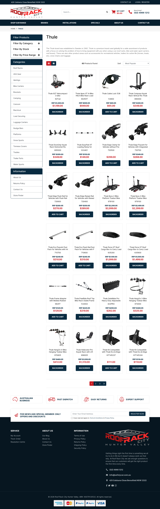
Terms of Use (79, 436)
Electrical (17, 110)
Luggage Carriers (20, 122)
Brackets (17, 92)
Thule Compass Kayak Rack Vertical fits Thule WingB (138, 95)
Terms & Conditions (96, 418)
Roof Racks (18, 68)
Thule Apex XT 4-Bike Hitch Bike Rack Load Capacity (84, 95)
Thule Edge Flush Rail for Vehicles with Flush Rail (58, 197)
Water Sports (18, 164)
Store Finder (18, 195)
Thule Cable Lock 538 (111, 93)
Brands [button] (44, 23)
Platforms (17, 134)
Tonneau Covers (20, 146)
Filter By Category (23, 43)
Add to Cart (111, 112)
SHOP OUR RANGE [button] (18, 23)
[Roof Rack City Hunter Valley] (26, 12)
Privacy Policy (109, 418)
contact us (125, 2)
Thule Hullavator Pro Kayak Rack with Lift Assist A (84, 352)
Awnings (16, 80)
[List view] (53, 63)
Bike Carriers (18, 86)
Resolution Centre (18, 442)
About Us (118, 23)
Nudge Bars (18, 128)
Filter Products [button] (21, 37)
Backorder (57, 112)
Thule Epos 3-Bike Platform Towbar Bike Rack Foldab (138, 198)
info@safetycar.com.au (120, 475)
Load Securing (19, 116)
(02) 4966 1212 (141, 12)
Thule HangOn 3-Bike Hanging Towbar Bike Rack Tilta (138, 300)
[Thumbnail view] (48, 63)
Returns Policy (19, 183)
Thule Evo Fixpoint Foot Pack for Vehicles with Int (58, 248)
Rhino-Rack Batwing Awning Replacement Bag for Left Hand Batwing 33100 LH (22, 497)
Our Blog (45, 436)
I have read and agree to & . (93, 418)
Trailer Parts (18, 158)
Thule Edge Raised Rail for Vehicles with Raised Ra (84, 198)
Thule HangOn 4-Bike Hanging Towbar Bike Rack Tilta (57, 352)
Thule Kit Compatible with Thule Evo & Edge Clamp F (111, 352)
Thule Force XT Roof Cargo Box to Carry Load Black (111, 249)
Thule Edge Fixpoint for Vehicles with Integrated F (138, 147)
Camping (17, 98)
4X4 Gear (17, 74)
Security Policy (80, 448)
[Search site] (107, 12)
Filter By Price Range (24, 55)
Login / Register (142, 2)
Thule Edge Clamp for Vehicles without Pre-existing (111, 147)
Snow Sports (18, 140)
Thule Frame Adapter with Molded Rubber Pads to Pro (57, 300)
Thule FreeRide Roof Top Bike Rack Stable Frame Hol (84, 300)
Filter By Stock (21, 49)
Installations (69, 23)
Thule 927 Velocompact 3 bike (57, 94)
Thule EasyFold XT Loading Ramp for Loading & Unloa (84, 147)
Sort (119, 63)
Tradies (16, 152)
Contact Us (143, 23)
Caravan (16, 104)
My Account (15, 436)
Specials (95, 23)
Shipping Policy (80, 445)
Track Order (15, 439)
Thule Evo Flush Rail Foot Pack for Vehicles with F (84, 248)
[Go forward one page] (104, 383)
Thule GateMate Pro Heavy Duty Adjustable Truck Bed (111, 300)
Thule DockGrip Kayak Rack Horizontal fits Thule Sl (58, 147)
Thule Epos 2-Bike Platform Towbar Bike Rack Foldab (111, 198)
